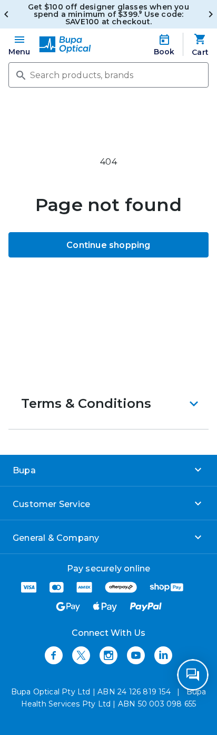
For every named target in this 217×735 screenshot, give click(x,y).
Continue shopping (108, 245)
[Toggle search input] (20, 74)
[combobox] (108, 75)
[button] (108, 403)
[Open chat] (193, 675)
